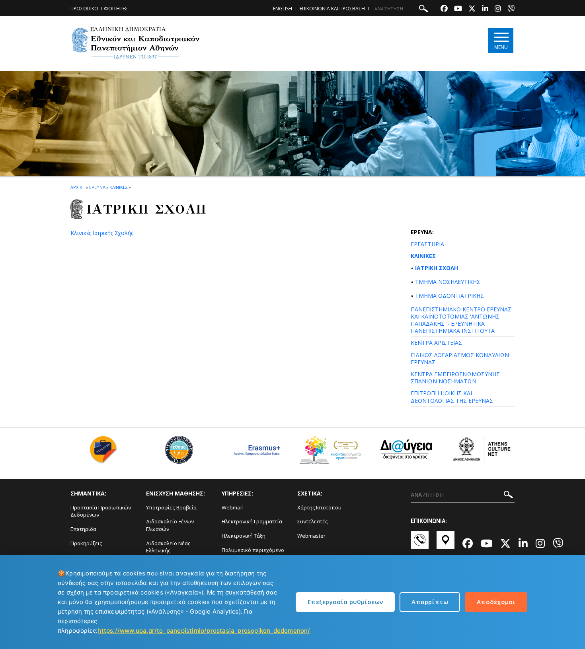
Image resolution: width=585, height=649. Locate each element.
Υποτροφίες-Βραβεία (171, 507)
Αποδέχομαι (496, 602)
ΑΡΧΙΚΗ (77, 187)
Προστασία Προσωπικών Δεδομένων (100, 511)
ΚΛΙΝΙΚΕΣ (423, 256)
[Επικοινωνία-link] (420, 543)
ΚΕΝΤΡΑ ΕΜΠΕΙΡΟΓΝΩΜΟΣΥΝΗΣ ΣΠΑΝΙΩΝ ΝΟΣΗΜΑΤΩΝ (455, 377)
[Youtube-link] (458, 9)
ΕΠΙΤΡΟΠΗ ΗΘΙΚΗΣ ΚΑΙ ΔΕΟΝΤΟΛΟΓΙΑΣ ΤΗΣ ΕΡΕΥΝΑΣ (452, 396)
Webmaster (311, 535)
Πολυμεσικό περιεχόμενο (253, 550)
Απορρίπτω (429, 602)
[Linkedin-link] (485, 9)
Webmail (232, 507)
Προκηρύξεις (86, 543)
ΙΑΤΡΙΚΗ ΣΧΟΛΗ (436, 268)
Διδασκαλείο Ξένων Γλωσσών (170, 525)
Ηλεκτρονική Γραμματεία (252, 521)
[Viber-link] (511, 9)
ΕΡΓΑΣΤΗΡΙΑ (427, 244)
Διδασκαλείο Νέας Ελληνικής (168, 547)
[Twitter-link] (472, 9)
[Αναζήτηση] (424, 9)
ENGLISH (282, 8)
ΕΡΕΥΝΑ (97, 187)
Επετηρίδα (83, 528)
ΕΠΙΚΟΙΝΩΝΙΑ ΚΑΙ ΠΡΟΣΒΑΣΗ (332, 8)
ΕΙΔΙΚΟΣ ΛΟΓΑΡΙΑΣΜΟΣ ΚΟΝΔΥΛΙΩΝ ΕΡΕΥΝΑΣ (460, 358)
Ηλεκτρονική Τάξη (243, 535)
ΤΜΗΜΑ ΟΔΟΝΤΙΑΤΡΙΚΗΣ (449, 295)
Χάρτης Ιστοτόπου (319, 507)
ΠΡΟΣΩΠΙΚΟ (84, 8)
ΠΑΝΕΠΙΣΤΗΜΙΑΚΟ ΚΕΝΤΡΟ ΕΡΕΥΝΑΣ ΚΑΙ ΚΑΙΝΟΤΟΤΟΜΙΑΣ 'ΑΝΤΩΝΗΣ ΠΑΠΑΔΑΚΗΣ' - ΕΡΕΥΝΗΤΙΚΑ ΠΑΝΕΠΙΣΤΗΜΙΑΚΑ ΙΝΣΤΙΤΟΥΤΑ (461, 320)
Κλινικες (118, 187)
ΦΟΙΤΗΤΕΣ (116, 8)
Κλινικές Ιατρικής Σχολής (101, 233)
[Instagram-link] (498, 9)
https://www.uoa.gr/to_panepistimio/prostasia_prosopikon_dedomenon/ (204, 630)
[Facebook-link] (444, 9)
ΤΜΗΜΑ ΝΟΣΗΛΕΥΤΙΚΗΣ (447, 282)
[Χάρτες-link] (445, 543)
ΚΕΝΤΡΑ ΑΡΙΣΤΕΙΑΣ (436, 342)
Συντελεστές (312, 521)
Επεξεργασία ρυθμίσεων (345, 602)
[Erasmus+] (255, 453)
